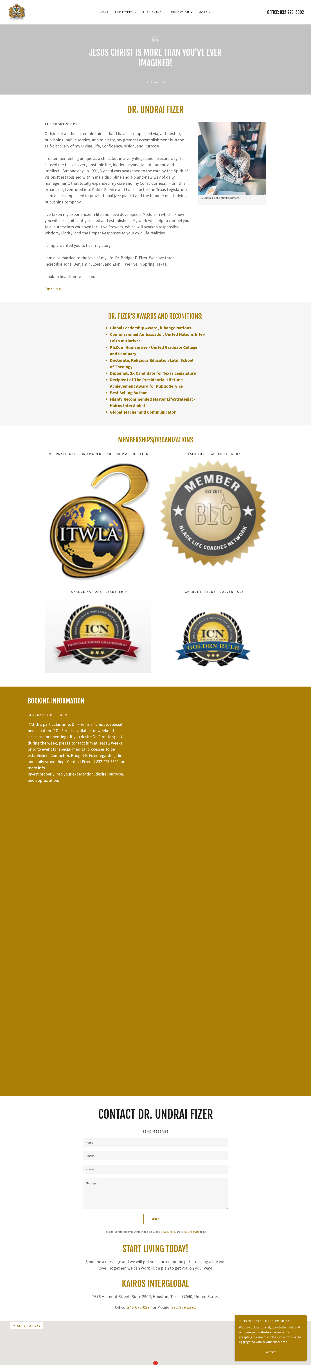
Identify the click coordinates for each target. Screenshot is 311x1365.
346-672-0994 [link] (139, 1307)
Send (155, 1219)
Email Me (53, 289)
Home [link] (104, 12)
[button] (126, 12)
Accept (270, 1352)
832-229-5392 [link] (292, 12)
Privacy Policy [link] (168, 1231)
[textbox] (155, 1142)
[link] (16, 12)
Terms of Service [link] (190, 1231)
